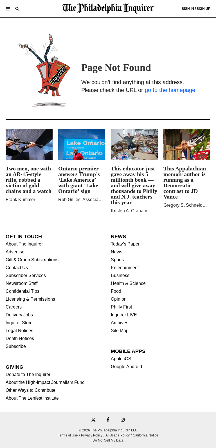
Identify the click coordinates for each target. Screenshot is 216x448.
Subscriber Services (26, 275)
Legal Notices (19, 330)
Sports (117, 260)
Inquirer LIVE (124, 315)
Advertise (15, 252)
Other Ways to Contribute (30, 390)
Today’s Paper (125, 244)
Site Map (120, 330)
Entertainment (125, 267)
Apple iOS (121, 359)
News (116, 252)
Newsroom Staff (21, 283)
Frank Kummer (20, 199)
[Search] (17, 9)
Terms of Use (68, 435)
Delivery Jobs (19, 315)
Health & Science (128, 283)
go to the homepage (170, 90)
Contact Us (17, 267)
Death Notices (20, 338)
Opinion (119, 299)
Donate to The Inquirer (28, 374)
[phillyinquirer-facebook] (108, 420)
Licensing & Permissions (30, 299)
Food (116, 291)
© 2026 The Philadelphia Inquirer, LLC (108, 430)
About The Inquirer (24, 244)
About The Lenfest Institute (32, 398)
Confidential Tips (22, 291)
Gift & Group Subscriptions (32, 260)
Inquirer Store (19, 323)
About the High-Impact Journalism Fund (45, 382)
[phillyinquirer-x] (93, 420)
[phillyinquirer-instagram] (122, 420)
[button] (8, 8)
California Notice (145, 435)
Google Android (126, 366)
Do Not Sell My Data (108, 440)
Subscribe (16, 346)
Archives (119, 323)
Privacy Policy (91, 435)
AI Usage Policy (117, 435)
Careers (14, 307)
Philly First (121, 307)
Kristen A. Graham (129, 210)
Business (120, 275)
